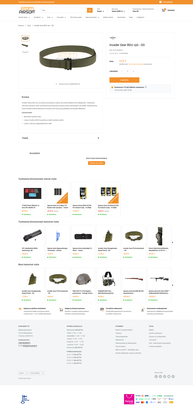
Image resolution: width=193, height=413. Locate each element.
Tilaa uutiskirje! (168, 2)
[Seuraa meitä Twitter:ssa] (160, 376)
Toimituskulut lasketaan (135, 64)
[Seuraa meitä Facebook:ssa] (156, 376)
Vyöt (29, 26)
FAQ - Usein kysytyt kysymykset (160, 343)
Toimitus (118, 333)
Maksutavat (119, 340)
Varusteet (60, 17)
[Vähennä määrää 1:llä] (121, 71)
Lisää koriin (124, 80)
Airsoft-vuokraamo (155, 333)
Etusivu (21, 26)
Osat (48, 17)
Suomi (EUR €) (35, 373)
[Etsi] (90, 10)
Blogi (131, 17)
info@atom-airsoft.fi (30, 346)
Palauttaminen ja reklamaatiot (125, 343)
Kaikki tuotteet (108, 17)
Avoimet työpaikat (155, 346)
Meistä (151, 330)
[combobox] (64, 10)
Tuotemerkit (121, 17)
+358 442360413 (24, 343)
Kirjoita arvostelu (96, 163)
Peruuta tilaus (120, 346)
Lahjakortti (140, 17)
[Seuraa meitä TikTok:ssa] (173, 376)
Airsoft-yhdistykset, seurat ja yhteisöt (128, 353)
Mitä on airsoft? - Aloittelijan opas (127, 350)
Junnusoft (152, 340)
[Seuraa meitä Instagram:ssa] (164, 376)
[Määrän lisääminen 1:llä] (133, 71)
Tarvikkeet (37, 17)
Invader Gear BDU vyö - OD (44, 26)
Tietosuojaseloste (121, 336)
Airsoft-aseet (22, 17)
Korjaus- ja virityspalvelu (157, 336)
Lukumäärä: (113, 71)
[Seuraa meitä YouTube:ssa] (168, 376)
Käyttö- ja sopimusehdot (123, 330)
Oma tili (135, 11)
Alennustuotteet (91, 17)
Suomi (21, 373)
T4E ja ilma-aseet (76, 17)
